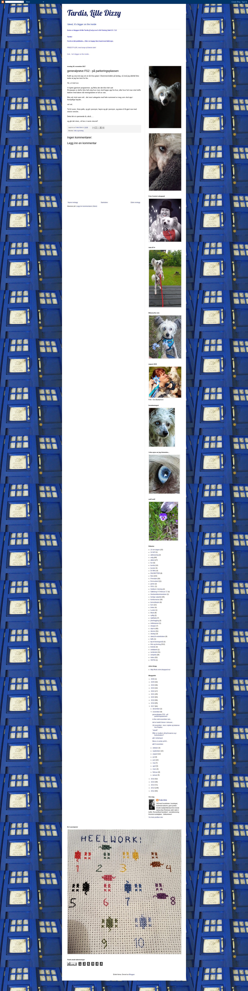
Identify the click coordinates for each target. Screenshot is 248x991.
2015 (153, 782)
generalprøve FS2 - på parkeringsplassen (160, 715)
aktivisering (154, 555)
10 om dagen (155, 550)
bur (151, 563)
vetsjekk (153, 655)
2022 (153, 691)
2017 (153, 706)
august (155, 754)
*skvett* (155, 730)
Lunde (152, 610)
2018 (153, 703)
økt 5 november (157, 744)
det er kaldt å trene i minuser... (162, 722)
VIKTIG (152, 660)
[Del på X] (98, 127)
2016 (153, 779)
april (154, 766)
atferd (152, 560)
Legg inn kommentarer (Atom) (86, 206)
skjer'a (152, 628)
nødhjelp (153, 618)
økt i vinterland (157, 738)
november (156, 712)
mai (154, 763)
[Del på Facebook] (101, 127)
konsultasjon (154, 602)
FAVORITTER (155, 573)
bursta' (152, 568)
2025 (153, 682)
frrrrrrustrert (154, 581)
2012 (153, 791)
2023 (153, 688)
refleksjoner (154, 623)
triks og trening (78, 130)
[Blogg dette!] (96, 127)
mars (155, 769)
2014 (153, 785)
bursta (152, 565)
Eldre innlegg (135, 202)
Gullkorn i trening (156, 589)
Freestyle (153, 578)
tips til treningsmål (156, 642)
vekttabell (153, 650)
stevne (152, 631)
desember (156, 709)
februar (155, 772)
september (157, 751)
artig (152, 557)
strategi (153, 634)
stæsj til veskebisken (157, 636)
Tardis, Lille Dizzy (94, 13)
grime (152, 584)
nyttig (152, 615)
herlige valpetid (155, 597)
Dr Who (153, 571)
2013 (153, 788)
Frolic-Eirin (163, 800)
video (152, 657)
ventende (153, 652)
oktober (155, 748)
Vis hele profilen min (156, 817)
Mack (152, 613)
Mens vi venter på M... (160, 741)
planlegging (154, 621)
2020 (153, 697)
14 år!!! (152, 552)
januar (155, 775)
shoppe (153, 626)
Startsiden (104, 202)
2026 (153, 679)
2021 (153, 694)
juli (154, 757)
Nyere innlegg (73, 202)
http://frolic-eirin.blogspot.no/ (160, 670)
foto (151, 576)
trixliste (152, 647)
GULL (152, 586)
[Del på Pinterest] (103, 127)
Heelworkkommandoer (158, 594)
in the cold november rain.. (161, 719)
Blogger (131, 974)
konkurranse (154, 599)
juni (154, 760)
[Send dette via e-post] (93, 127)
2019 (153, 700)
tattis (152, 639)
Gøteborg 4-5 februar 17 (158, 592)
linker (152, 607)
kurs (151, 605)
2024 (153, 685)
